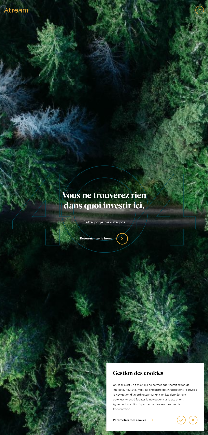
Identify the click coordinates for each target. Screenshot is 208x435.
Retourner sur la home (96, 238)
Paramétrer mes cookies (129, 420)
